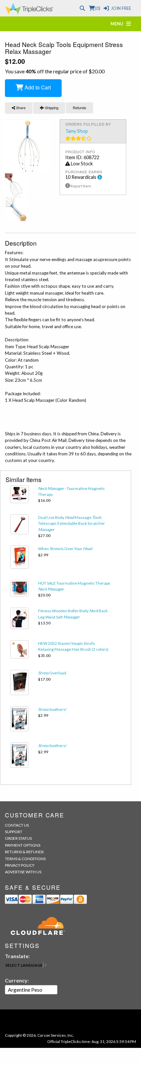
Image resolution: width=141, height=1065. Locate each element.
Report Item (80, 185)
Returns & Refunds (24, 851)
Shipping (51, 107)
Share (20, 107)
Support (13, 831)
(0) (97, 8)
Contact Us (17, 825)
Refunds (79, 107)
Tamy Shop (76, 131)
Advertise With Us (23, 871)
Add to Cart (37, 87)
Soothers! (52, 709)
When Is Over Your (65, 548)
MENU (118, 23)
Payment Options (22, 845)
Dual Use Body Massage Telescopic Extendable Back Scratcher (71, 523)
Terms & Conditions (25, 858)
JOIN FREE (121, 8)
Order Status (18, 838)
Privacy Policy (19, 865)
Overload (52, 672)
